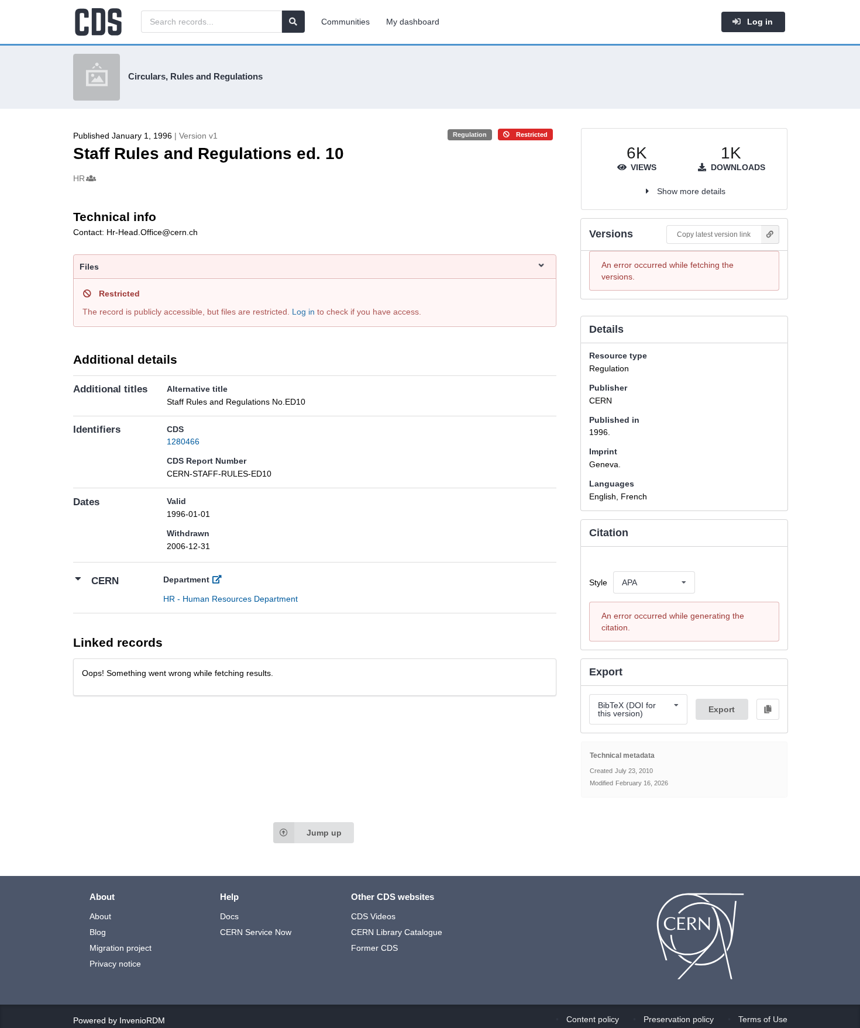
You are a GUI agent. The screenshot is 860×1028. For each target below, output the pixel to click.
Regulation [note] (470, 134)
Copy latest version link (714, 234)
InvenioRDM (142, 1020)
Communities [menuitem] (345, 21)
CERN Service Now (255, 932)
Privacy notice (115, 963)
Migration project (121, 948)
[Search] (293, 22)
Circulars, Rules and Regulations (195, 76)
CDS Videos (373, 916)
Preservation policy (679, 1019)
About (100, 916)
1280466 (183, 441)
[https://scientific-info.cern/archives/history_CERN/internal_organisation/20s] (220, 579)
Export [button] (721, 709)
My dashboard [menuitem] (412, 21)
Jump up (324, 832)
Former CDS (374, 948)
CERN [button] (105, 581)
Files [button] (89, 266)
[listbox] (654, 582)
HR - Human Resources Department (230, 598)
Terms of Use (762, 1019)
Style (598, 582)
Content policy (592, 1019)
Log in (759, 21)
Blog (98, 932)
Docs (229, 916)
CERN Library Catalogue (396, 932)
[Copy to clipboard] (767, 709)
